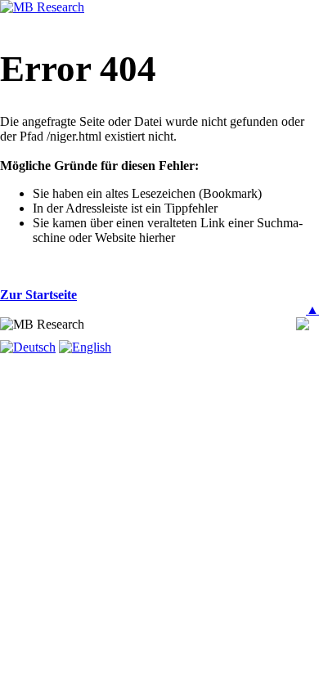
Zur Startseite (38, 295)
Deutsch (34, 347)
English (91, 347)
